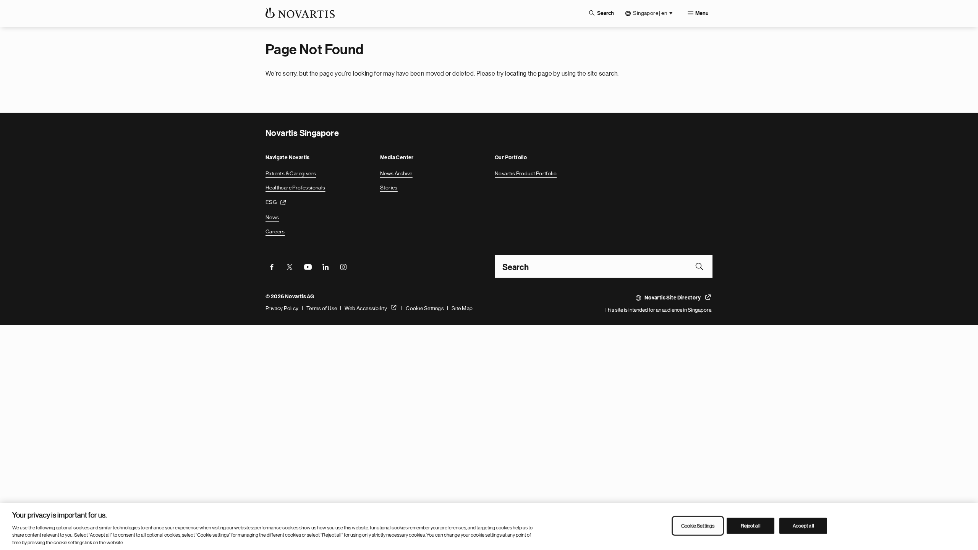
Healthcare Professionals (295, 187)
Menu (702, 13)
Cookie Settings (425, 308)
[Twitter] (289, 266)
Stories (389, 187)
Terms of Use (321, 308)
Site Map (462, 308)
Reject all (751, 525)
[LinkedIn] (325, 266)
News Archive (396, 173)
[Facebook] (272, 266)
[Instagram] (343, 266)
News (272, 217)
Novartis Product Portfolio (526, 173)
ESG (271, 202)
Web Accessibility (366, 308)
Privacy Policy (282, 308)
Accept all (803, 525)
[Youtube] (307, 266)
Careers (275, 231)
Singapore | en (650, 13)
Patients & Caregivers (291, 173)
